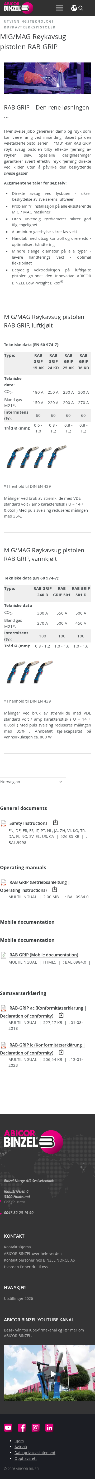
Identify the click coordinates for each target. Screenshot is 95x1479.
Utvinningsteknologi (29, 21)
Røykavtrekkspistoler (30, 27)
